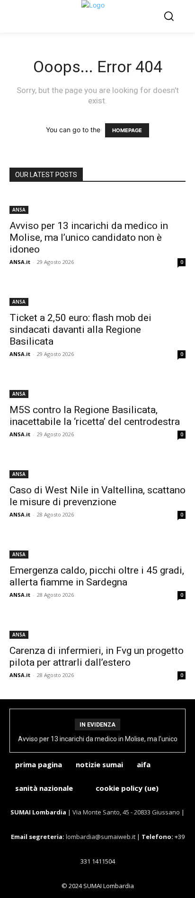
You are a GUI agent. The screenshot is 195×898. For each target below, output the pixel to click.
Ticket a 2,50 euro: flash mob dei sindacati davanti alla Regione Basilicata (80, 329)
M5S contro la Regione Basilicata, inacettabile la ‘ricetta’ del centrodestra (94, 415)
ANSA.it (19, 261)
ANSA (19, 209)
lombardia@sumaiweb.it (101, 836)
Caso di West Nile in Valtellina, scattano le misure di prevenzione (97, 496)
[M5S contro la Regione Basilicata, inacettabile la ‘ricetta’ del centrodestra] (97, 388)
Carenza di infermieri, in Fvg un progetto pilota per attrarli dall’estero (96, 656)
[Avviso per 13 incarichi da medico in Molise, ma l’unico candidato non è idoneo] (97, 204)
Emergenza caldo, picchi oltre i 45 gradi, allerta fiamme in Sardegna (96, 576)
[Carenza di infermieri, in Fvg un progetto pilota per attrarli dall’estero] (97, 629)
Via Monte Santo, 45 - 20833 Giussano (126, 812)
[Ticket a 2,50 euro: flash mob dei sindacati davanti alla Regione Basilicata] (97, 296)
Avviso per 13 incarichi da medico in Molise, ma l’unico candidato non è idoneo (88, 237)
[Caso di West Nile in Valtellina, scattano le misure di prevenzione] (97, 468)
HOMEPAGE (127, 130)
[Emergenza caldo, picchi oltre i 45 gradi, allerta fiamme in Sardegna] (97, 549)
